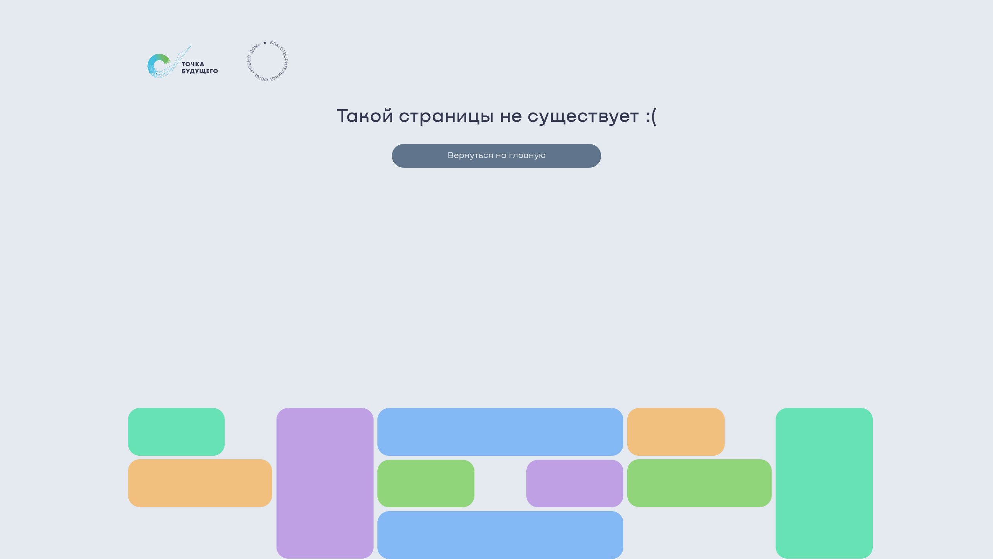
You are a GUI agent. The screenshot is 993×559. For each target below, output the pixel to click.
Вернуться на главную (497, 155)
